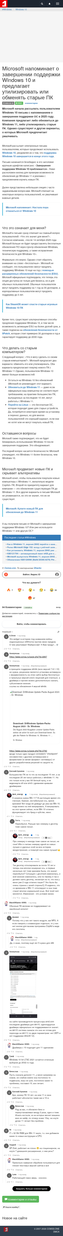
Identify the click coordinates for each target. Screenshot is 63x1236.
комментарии (31, 103)
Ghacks (37, 567)
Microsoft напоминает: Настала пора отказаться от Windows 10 (27, 209)
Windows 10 (21, 9)
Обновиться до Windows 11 (24, 387)
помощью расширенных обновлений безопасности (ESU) (30, 271)
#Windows (7, 9)
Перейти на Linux (18, 404)
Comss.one (10, 567)
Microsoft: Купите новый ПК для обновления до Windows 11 (24, 510)
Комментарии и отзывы (21, 1199)
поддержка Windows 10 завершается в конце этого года (29, 154)
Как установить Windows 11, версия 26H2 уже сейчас (34, 550)
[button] (11, 1207)
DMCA (56, 1231)
